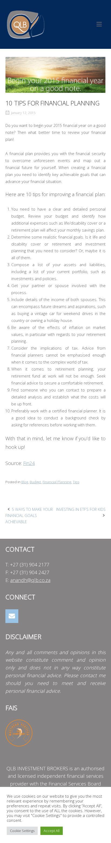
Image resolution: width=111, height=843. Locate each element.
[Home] (25, 23)
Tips (76, 481)
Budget (35, 481)
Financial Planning (57, 481)
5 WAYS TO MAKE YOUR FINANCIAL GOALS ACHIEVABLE (29, 515)
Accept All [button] (52, 830)
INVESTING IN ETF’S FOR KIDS (81, 509)
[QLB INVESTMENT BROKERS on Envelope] (11, 616)
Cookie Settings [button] (22, 830)
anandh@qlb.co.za (30, 580)
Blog (24, 481)
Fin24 (29, 463)
